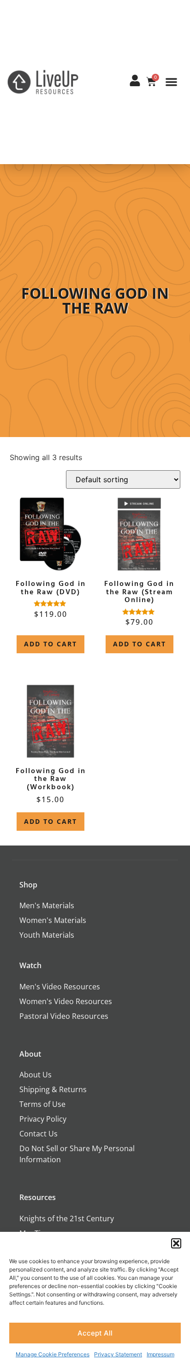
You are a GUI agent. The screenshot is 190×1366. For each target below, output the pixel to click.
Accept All (95, 1333)
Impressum (160, 1354)
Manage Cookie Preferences (52, 1354)
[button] (176, 1243)
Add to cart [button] (50, 643)
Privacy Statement (118, 1354)
